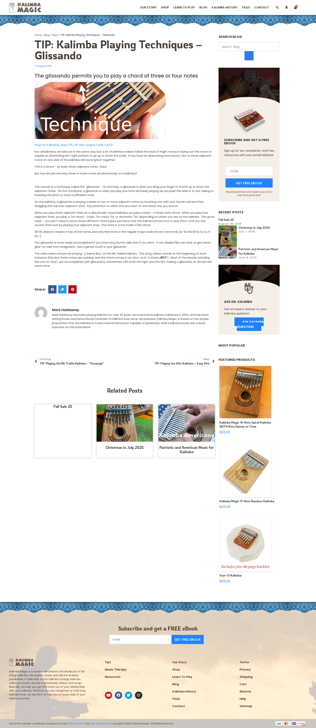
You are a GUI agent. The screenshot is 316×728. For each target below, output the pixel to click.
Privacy (245, 669)
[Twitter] (128, 695)
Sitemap (246, 706)
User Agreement (100, 723)
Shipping (246, 677)
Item (55, 35)
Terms (244, 662)
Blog (203, 7)
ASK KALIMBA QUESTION (250, 324)
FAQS (246, 7)
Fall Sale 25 (62, 406)
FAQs (176, 699)
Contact (261, 7)
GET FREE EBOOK (249, 183)
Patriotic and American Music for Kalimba (186, 449)
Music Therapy (116, 669)
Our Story (148, 7)
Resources (113, 677)
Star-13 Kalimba (230, 575)
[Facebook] (118, 695)
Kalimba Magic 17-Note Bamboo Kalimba (246, 501)
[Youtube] (108, 695)
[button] (277, 7)
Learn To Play (182, 677)
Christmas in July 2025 (125, 447)
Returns (245, 691)
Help (243, 699)
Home (38, 35)
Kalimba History (225, 7)
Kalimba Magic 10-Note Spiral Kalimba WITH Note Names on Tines (245, 424)
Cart (243, 684)
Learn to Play (184, 7)
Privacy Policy (76, 723)
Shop (165, 7)
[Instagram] (138, 695)
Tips (108, 662)
